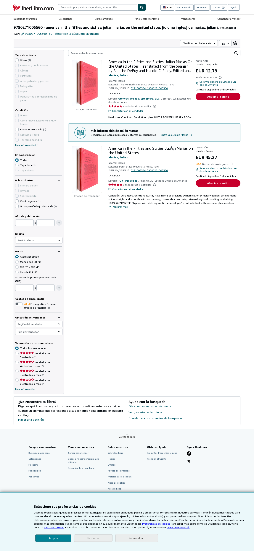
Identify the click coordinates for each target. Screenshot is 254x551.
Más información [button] (25, 389)
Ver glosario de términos (145, 412)
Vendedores (188, 18)
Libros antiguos (104, 18)
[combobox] (97, 7)
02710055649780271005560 (149, 88)
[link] (235, 43)
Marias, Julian (118, 75)
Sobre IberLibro (115, 452)
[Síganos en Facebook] (189, 453)
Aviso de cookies (116, 482)
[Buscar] (142, 7)
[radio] (17, 165)
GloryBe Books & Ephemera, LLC (139, 98)
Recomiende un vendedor (81, 468)
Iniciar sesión (184, 7)
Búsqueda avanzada (25, 18)
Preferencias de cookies (156, 523)
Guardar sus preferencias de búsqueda (155, 418)
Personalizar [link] (137, 538)
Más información (25, 145)
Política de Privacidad (119, 470)
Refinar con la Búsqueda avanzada (76, 33)
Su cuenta (202, 7)
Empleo (112, 464)
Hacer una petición (31, 419)
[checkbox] (17, 60)
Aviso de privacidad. (178, 527)
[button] (59, 223)
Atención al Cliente (156, 458)
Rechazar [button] (93, 538)
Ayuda (233, 7)
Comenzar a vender (228, 18)
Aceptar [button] (53, 538)
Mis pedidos (34, 470)
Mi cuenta (33, 464)
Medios (111, 458)
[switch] (19, 304)
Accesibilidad (114, 488)
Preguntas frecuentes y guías (162, 452)
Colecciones (66, 18)
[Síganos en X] (189, 461)
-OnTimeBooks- (128, 180)
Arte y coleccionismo (147, 18)
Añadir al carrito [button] (218, 96)
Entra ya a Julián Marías (174, 134)
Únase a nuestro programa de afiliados (83, 460)
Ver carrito (33, 476)
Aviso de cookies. (54, 527)
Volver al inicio (127, 436)
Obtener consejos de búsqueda (149, 406)
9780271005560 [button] (36, 33)
